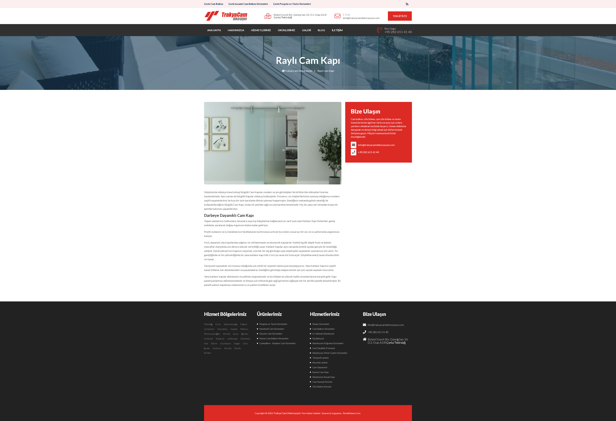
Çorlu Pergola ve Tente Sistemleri (292, 4)
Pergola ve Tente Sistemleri (273, 324)
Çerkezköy (209, 329)
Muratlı (226, 333)
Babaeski (220, 338)
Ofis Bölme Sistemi (321, 386)
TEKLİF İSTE (400, 15)
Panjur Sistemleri (320, 324)
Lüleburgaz (232, 338)
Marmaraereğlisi (212, 333)
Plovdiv (237, 348)
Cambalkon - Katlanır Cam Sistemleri (277, 343)
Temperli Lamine (320, 357)
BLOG (321, 30)
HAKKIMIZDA (236, 30)
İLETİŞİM (337, 30)
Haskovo (217, 348)
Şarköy (244, 333)
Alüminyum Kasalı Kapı (323, 377)
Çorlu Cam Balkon (213, 4)
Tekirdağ (208, 324)
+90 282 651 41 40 (368, 152)
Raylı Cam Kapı (325, 70)
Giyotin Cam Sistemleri (270, 333)
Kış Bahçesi (318, 338)
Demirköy (245, 338)
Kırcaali (227, 348)
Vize (206, 343)
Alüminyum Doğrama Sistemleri (327, 343)
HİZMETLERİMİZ (261, 30)
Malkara (244, 329)
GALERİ (306, 30)
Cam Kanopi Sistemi (322, 381)
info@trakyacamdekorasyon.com (376, 144)
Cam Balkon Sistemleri (323, 328)
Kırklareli (208, 338)
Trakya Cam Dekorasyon (298, 70)
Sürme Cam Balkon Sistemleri (273, 338)
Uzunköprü (225, 343)
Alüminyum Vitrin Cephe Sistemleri (329, 353)
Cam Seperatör (319, 367)
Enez (245, 343)
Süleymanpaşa (231, 324)
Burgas (207, 352)
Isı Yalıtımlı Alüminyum (323, 333)
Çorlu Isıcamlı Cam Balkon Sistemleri (248, 4)
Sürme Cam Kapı (320, 372)
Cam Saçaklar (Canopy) (323, 348)
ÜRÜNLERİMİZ (286, 30)
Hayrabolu (222, 329)
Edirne (214, 343)
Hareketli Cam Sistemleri (271, 328)
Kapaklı (233, 329)
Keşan (237, 343)
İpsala (207, 348)
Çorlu (218, 324)
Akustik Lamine (320, 362)
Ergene (243, 324)
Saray (235, 333)
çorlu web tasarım (352, 413)
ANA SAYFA (214, 30)
